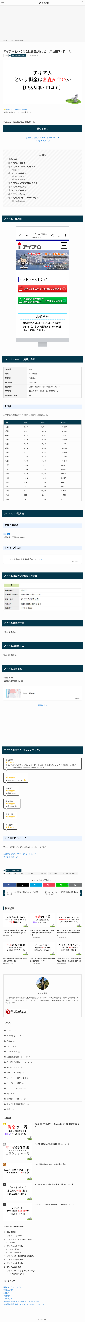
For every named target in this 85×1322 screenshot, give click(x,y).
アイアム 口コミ (18, 873)
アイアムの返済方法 (18, 190)
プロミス (11, 1030)
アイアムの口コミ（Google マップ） (25, 197)
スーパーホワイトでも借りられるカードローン (22, 1301)
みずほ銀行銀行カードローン (19, 1062)
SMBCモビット (14, 1035)
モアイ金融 (42, 2)
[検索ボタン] (82, 2)
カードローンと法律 (16, 1088)
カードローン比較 (15, 1072)
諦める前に (15, 159)
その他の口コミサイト (22, 201)
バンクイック (13, 1051)
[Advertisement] (42, 22)
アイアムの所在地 (18, 194)
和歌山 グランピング (11, 1287)
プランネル (7, 1298)
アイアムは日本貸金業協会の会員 (24, 183)
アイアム (9, 873)
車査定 (6, 1295)
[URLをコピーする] (75, 885)
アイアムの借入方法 (18, 186)
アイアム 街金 (42, 873)
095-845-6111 (8, 534)
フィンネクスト (42, 140)
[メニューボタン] (2, 2)
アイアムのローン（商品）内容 (23, 166)
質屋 (10, 1109)
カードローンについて (17, 1077)
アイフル (11, 1046)
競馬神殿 (41, 705)
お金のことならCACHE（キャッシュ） (41, 137)
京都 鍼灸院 (8, 1290)
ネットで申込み (19, 179)
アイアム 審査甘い (30, 873)
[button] (9, 885)
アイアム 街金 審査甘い (70, 873)
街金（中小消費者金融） (18, 55)
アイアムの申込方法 (18, 173)
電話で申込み (19, 176)
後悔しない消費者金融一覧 (16, 109)
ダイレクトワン (14, 1067)
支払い (10, 1093)
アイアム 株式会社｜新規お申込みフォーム (23, 559)
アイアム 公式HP (18, 163)
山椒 (5, 1293)
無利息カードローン (16, 1099)
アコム (10, 1041)
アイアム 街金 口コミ (54, 873)
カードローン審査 (15, 1083)
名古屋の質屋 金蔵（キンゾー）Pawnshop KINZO (23, 1304)
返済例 (16, 170)
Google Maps (28, 693)
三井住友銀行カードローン (18, 1056)
